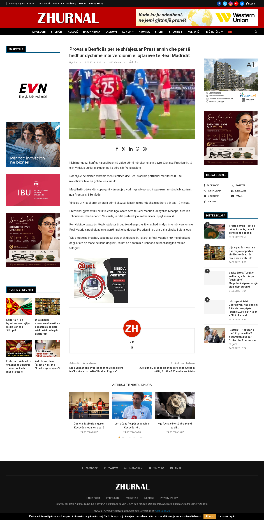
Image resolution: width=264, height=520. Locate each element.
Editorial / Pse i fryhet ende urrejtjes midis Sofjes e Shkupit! (18, 325)
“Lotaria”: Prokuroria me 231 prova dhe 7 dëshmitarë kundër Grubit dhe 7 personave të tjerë (242, 336)
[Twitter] (225, 3)
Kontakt (83, 3)
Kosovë (73, 31)
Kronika (144, 31)
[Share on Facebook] (117, 149)
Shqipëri (56, 31)
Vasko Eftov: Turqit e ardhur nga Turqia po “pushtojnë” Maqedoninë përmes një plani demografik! (243, 279)
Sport (159, 31)
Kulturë (193, 31)
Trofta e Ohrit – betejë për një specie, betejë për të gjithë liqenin (242, 229)
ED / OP (126, 31)
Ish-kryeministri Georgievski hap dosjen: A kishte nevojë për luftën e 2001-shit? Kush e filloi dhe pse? (243, 308)
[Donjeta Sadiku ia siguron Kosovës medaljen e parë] (89, 405)
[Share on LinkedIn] (130, 149)
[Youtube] (236, 3)
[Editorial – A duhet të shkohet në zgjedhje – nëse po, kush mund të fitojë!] (19, 348)
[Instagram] (230, 3)
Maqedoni (39, 31)
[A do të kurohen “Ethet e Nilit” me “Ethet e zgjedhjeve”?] (47, 348)
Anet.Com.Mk (162, 510)
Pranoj (210, 516)
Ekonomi (111, 31)
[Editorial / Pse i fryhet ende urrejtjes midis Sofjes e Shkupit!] (19, 306)
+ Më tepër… (212, 31)
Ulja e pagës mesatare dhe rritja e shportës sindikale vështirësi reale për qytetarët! (242, 253)
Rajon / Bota (91, 31)
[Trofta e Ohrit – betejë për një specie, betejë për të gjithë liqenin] (214, 231)
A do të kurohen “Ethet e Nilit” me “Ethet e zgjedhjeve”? (47, 365)
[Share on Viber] (145, 149)
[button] (74, 415)
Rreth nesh (45, 3)
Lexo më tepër (227, 516)
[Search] (256, 32)
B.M (132, 341)
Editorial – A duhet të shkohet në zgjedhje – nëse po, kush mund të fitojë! (18, 366)
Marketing (71, 3)
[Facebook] (219, 3)
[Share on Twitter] (124, 149)
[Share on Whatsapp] (137, 149)
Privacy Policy (96, 3)
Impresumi (58, 3)
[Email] (242, 3)
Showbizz (175, 31)
